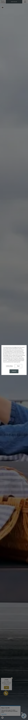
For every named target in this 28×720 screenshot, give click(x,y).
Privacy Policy (21, 352)
